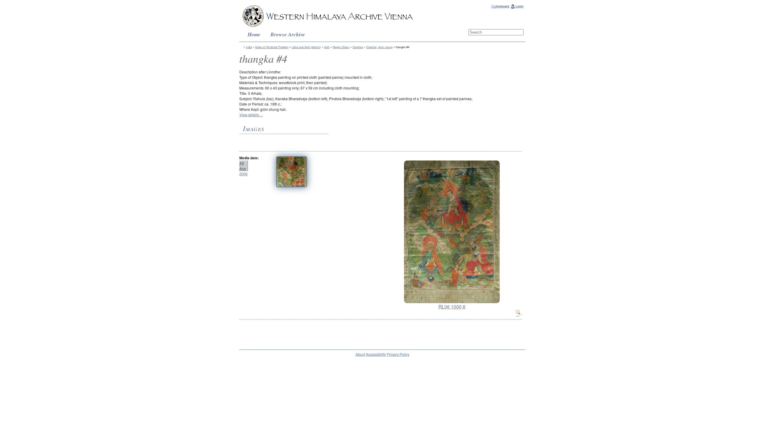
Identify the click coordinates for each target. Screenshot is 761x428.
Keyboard (502, 6)
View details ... (250, 114)
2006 (243, 173)
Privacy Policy (398, 354)
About (360, 354)
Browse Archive (288, 34)
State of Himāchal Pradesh (271, 47)
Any (242, 168)
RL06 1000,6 (452, 306)
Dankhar (358, 47)
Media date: (249, 157)
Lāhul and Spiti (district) (306, 47)
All (241, 163)
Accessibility (376, 354)
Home (254, 34)
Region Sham (341, 47)
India (249, 47)
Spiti (326, 47)
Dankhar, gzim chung (379, 47)
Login (519, 6)
